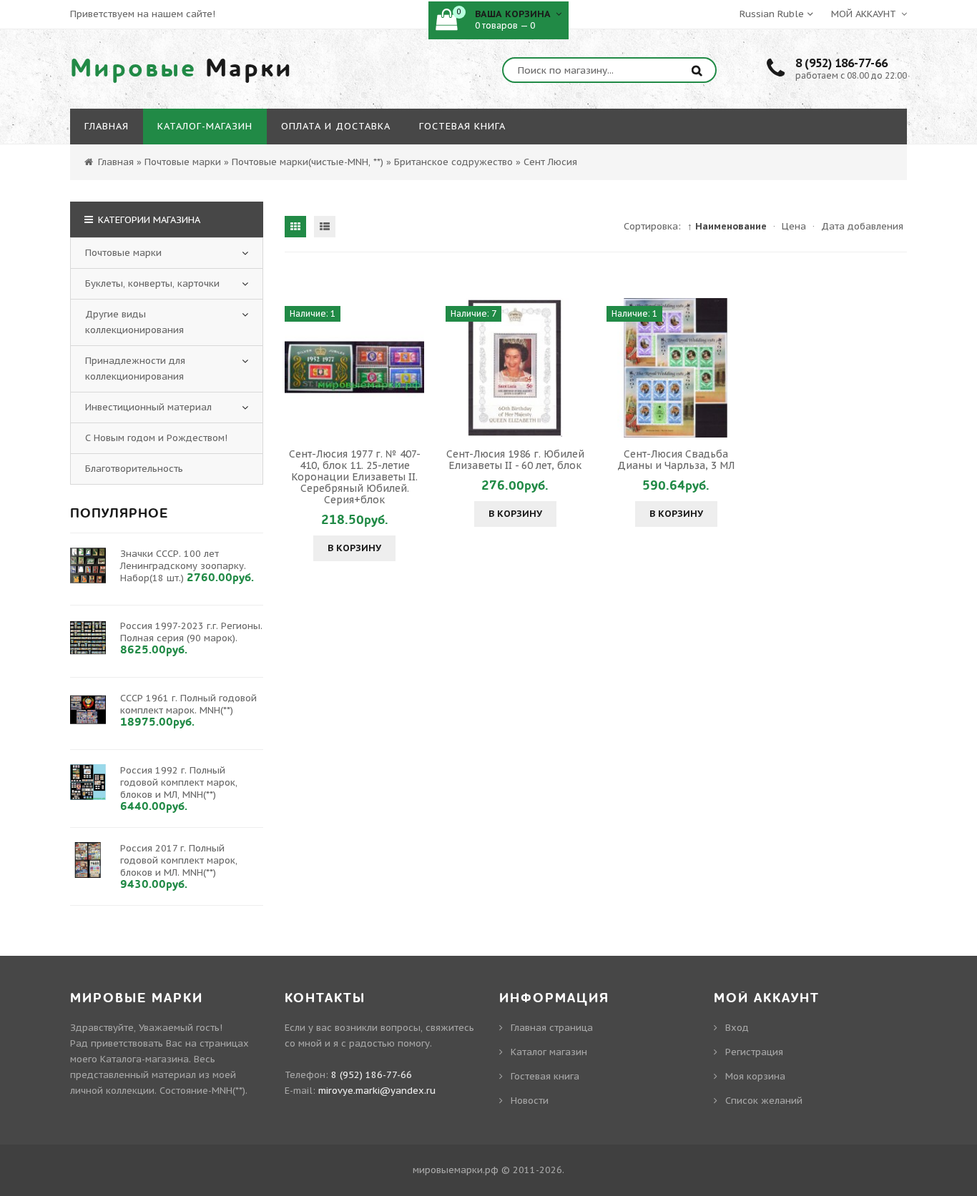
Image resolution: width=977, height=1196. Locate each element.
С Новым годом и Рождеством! (156, 438)
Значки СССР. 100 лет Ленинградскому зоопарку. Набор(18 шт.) (183, 566)
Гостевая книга (545, 1076)
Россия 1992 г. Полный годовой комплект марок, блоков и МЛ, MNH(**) (178, 782)
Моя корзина (755, 1076)
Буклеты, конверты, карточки (152, 283)
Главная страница (552, 1028)
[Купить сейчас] (297, 367)
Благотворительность (134, 469)
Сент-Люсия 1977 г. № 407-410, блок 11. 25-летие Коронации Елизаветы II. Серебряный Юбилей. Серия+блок (355, 477)
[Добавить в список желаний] (411, 367)
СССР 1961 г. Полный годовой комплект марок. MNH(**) (188, 704)
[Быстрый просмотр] (355, 367)
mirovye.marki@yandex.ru (377, 1090)
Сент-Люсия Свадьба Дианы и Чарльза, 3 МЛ (676, 460)
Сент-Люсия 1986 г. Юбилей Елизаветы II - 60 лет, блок (515, 460)
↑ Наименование (727, 226)
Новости (530, 1100)
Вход (737, 1028)
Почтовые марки (123, 253)
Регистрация (754, 1052)
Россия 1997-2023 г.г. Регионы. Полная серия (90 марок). (191, 632)
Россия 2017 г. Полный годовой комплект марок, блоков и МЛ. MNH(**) (178, 860)
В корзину (354, 548)
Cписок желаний (763, 1100)
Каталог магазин (549, 1052)
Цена (794, 226)
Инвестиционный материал (148, 407)
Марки (181, 68)
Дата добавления (862, 226)
